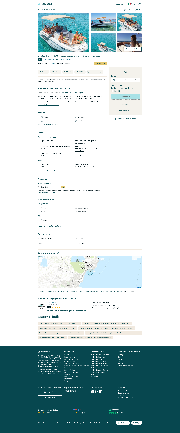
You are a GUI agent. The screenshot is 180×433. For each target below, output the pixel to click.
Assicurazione (69, 361)
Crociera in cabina (98, 372)
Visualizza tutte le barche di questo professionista (66, 311)
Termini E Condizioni (90, 423)
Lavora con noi (69, 357)
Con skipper (118, 91)
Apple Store (51, 392)
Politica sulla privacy (74, 423)
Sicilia (120, 357)
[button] (40, 258)
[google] (77, 410)
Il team (67, 355)
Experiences (68, 379)
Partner (101, 423)
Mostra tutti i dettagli (46, 171)
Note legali (61, 423)
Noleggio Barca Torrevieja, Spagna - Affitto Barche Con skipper (90, 338)
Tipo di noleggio (117, 85)
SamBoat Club (100, 63)
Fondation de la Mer (71, 376)
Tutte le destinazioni (125, 365)
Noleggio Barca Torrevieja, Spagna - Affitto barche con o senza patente (107, 323)
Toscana (121, 359)
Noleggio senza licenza (99, 370)
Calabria (121, 361)
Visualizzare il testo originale (73, 93)
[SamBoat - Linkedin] (100, 391)
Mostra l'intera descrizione (48, 105)
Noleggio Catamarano (99, 363)
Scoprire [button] (119, 4)
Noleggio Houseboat (98, 368)
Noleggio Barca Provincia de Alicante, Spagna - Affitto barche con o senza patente (114, 333)
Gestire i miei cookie (125, 397)
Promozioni (95, 374)
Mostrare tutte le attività (48, 124)
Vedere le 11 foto (133, 49)
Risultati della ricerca (48, 10)
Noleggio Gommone (98, 357)
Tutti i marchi (96, 376)
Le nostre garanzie (71, 359)
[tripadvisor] (114, 410)
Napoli (120, 363)
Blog (66, 381)
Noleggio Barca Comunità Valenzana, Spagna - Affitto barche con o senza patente (106, 328)
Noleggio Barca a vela (99, 361)
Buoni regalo (69, 368)
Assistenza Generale (125, 391)
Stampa (67, 374)
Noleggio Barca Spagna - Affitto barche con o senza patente (59, 323)
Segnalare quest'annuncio (127, 119)
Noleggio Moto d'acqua (99, 365)
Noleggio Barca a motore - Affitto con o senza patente (57, 328)
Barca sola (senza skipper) (124, 88)
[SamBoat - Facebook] (92, 391)
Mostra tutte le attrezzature (49, 226)
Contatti (121, 395)
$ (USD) (136, 423)
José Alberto (52, 63)
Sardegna (121, 355)
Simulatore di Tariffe (72, 363)
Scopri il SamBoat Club (46, 193)
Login (138, 3)
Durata (114, 76)
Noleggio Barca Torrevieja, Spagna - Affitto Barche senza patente (60, 333)
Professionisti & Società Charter (76, 365)
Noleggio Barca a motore (100, 355)
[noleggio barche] (45, 4)
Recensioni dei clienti (72, 372)
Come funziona (123, 393)
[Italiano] (129, 4)
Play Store (51, 397)
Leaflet (140, 287)
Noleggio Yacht (96, 359)
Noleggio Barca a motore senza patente (52, 338)
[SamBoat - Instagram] (96, 391)
